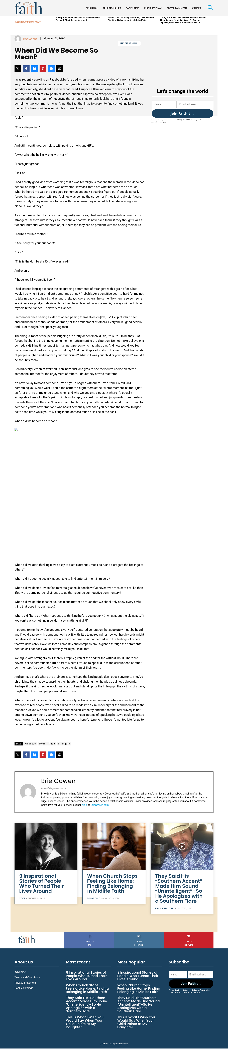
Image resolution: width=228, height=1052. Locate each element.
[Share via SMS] (51, 68)
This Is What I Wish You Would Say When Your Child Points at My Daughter (85, 1022)
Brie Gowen (30, 38)
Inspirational (129, 43)
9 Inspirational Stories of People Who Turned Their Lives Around (77, 19)
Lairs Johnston (164, 908)
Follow (139, 933)
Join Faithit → (182, 113)
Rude (52, 743)
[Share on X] (18, 68)
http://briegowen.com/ (53, 788)
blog (84, 805)
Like (89, 933)
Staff (22, 898)
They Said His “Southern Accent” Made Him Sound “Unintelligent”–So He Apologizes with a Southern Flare (183, 20)
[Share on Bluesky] (34, 68)
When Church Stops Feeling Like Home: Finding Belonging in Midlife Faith (131, 19)
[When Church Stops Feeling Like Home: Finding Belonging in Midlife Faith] (113, 846)
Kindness (30, 743)
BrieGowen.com (99, 805)
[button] (210, 8)
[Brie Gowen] (18, 38)
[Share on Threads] (59, 68)
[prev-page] (57, 26)
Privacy (163, 122)
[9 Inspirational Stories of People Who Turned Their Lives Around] (46, 846)
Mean (42, 743)
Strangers (64, 743)
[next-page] (63, 26)
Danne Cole (93, 898)
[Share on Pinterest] (43, 68)
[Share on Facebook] (26, 68)
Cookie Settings (24, 988)
